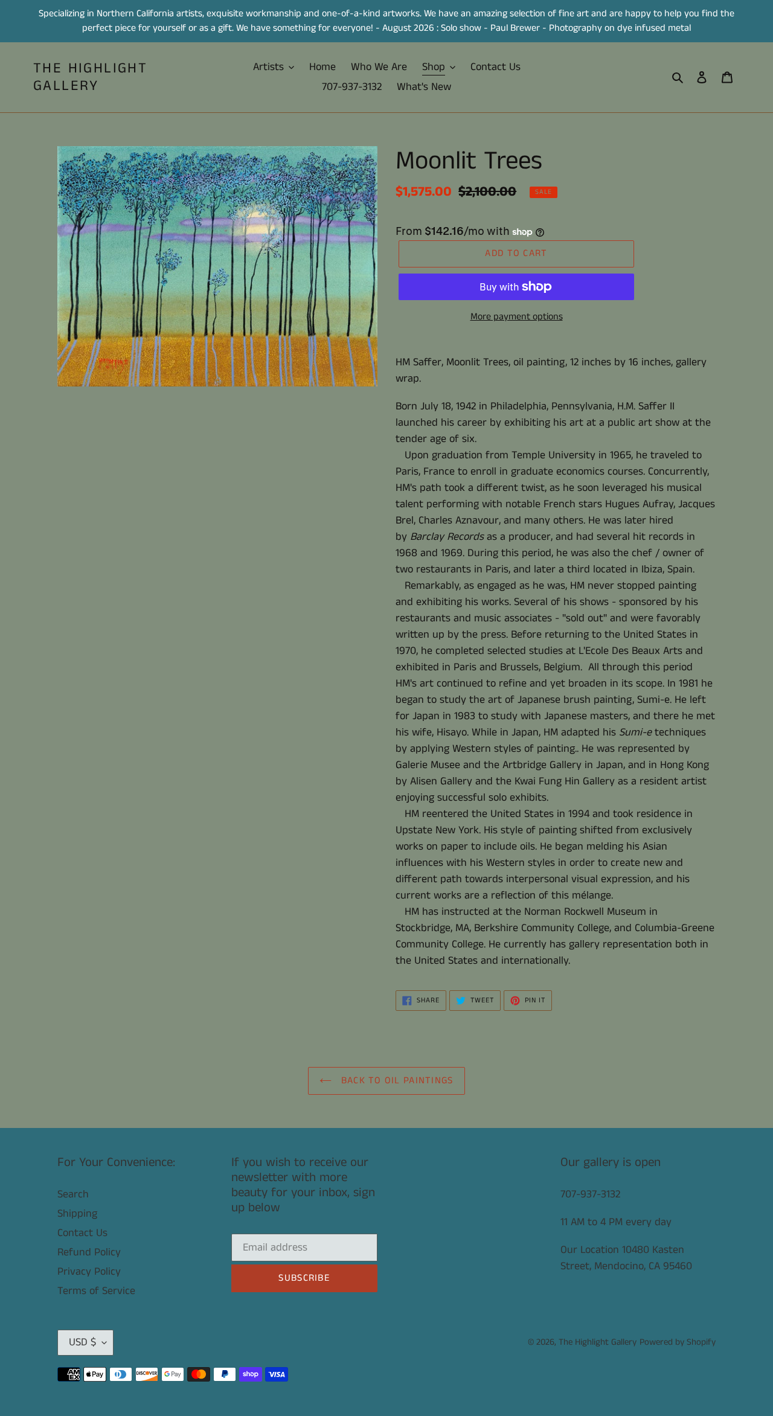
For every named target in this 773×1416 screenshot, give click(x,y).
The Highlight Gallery (90, 77)
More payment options (516, 317)
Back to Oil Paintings (395, 1081)
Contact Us (82, 1233)
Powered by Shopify (678, 1342)
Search (73, 1194)
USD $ (82, 1342)
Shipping (77, 1214)
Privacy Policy (89, 1272)
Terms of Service (96, 1291)
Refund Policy (89, 1252)
